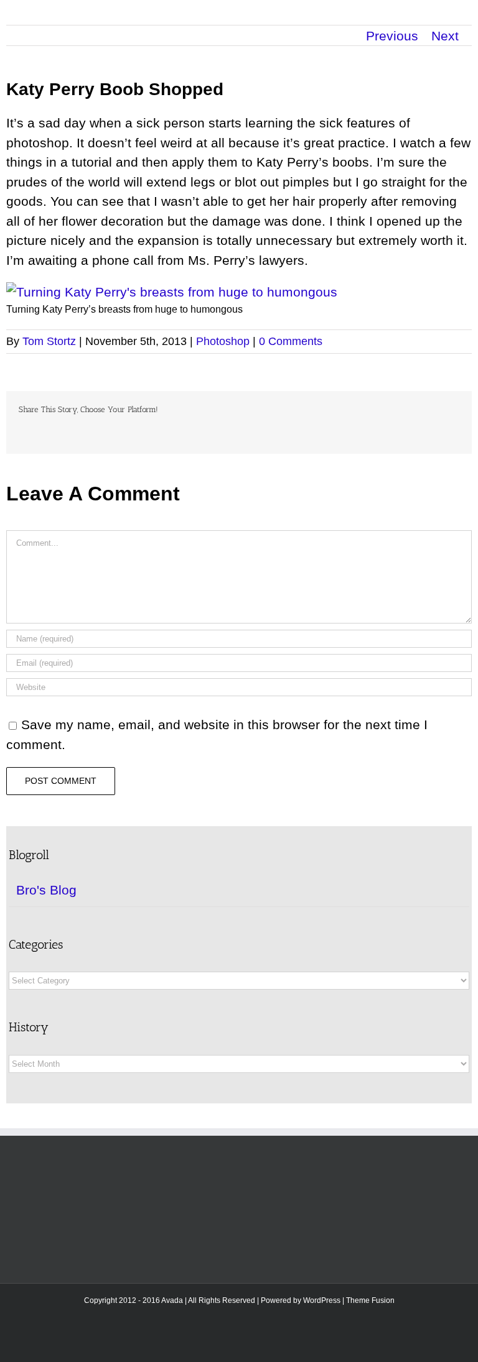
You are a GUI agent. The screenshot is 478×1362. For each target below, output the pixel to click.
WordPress (321, 1300)
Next (445, 36)
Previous (392, 36)
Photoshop (223, 341)
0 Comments (290, 341)
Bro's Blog (46, 890)
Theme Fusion (370, 1300)
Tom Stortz (49, 341)
